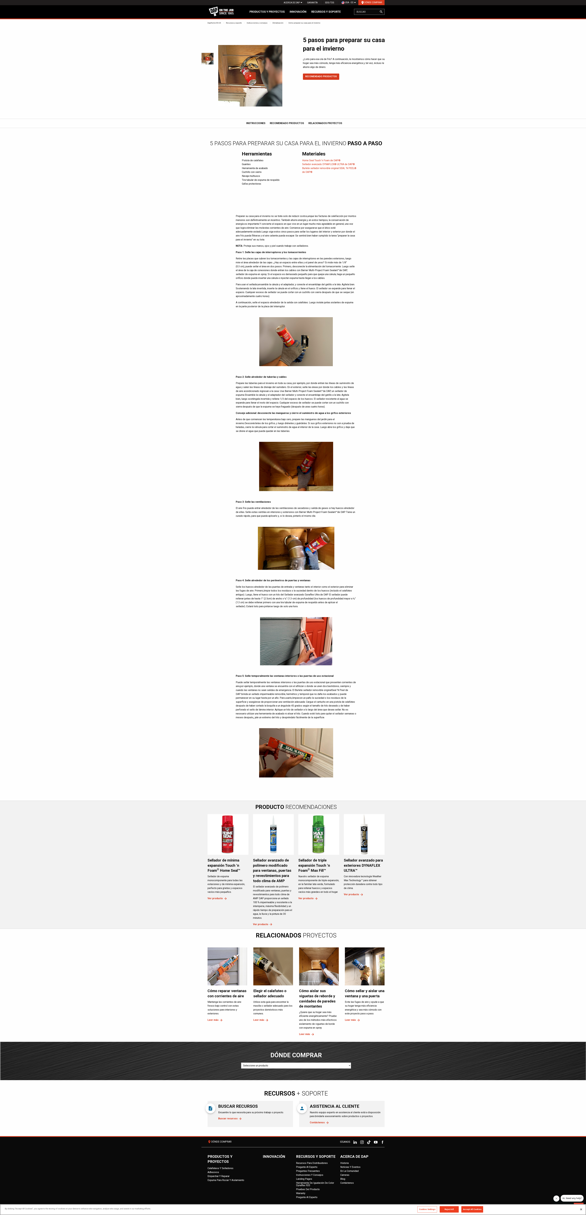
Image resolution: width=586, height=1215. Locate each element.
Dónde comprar (371, 2)
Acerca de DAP (292, 2)
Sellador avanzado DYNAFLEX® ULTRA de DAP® (328, 164)
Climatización (277, 23)
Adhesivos (213, 1172)
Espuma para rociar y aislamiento (226, 1180)
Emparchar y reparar (219, 1176)
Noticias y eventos (350, 1167)
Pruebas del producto (308, 1189)
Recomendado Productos (321, 76)
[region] (293, 1209)
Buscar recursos (228, 1118)
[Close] (581, 1209)
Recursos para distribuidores (312, 1163)
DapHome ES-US (214, 23)
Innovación (298, 11)
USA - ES (348, 2)
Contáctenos (317, 1122)
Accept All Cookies (472, 1209)
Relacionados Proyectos (325, 123)
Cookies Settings (427, 1209)
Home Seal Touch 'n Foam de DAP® (321, 160)
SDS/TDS (329, 2)
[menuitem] (291, 2)
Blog (342, 1178)
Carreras (344, 1175)
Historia (344, 1163)
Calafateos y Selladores (220, 1168)
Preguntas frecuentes (308, 1171)
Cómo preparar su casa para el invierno (304, 23)
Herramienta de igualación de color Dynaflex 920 (315, 1184)
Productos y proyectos (267, 11)
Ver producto (215, 898)
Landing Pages (304, 1178)
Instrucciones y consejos (257, 23)
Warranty (300, 1193)
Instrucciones (255, 123)
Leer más (213, 1020)
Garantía (312, 2)
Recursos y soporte (326, 11)
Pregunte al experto (306, 1167)
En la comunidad (349, 1171)
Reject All (449, 1209)
